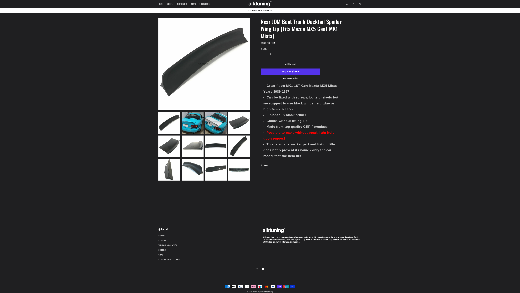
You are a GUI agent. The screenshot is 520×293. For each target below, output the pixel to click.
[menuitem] (161, 4)
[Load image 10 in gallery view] (192, 170)
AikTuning (256, 292)
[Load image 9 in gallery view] (169, 170)
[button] (347, 4)
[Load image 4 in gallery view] (239, 123)
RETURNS (162, 240)
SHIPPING (162, 250)
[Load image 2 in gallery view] (192, 123)
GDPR (160, 254)
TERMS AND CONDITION (167, 245)
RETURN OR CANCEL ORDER (169, 259)
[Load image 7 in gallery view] (216, 146)
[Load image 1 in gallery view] (169, 123)
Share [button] (266, 165)
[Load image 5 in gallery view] (169, 146)
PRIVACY (161, 235)
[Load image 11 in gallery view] (216, 170)
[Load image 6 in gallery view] (192, 146)
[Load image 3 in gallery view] (216, 123)
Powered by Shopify (266, 292)
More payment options (290, 78)
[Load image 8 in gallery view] (239, 146)
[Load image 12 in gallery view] (239, 170)
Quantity (264, 49)
